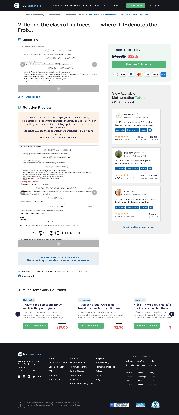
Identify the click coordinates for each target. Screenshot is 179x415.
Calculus (140, 369)
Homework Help (77, 362)
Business (143, 130)
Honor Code (54, 379)
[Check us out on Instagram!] (19, 376)
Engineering (153, 376)
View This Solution (34, 325)
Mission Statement (58, 362)
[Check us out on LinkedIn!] (29, 376)
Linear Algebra (131, 384)
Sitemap (74, 379)
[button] (115, 5)
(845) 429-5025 (28, 370)
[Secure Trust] (140, 405)
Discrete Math (142, 380)
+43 (150, 169)
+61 (150, 130)
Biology (151, 373)
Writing (140, 373)
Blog (98, 379)
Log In (98, 375)
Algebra (152, 369)
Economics (130, 369)
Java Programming (144, 361)
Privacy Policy (102, 362)
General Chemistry (156, 380)
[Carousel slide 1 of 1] (59, 89)
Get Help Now (135, 5)
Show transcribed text (29, 97)
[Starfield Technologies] (119, 405)
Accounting (130, 373)
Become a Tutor (56, 366)
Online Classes (77, 371)
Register (53, 375)
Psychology (141, 376)
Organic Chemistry (133, 365)
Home (21, 14)
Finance (129, 376)
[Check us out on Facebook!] (24, 376)
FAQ (51, 371)
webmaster (46, 405)
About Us (74, 358)
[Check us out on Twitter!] (34, 376)
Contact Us (75, 375)
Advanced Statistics (156, 365)
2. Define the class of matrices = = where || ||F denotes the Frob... (118, 14)
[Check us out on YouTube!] (39, 376)
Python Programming (134, 380)
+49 (151, 207)
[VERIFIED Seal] (155, 405)
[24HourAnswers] (28, 5)
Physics (151, 361)
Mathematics (53, 14)
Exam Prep (144, 207)
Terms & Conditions (105, 366)
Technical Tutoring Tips (81, 383)
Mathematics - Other (73, 14)
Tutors (99, 371)
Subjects (100, 358)
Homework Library (35, 14)
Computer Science (132, 130)
